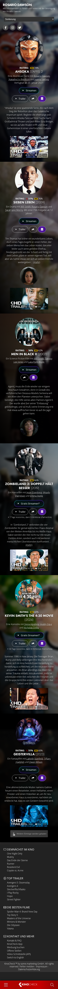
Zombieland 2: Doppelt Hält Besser (29, 486)
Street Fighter (14, 899)
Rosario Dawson (42, 76)
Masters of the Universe (19, 918)
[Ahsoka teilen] (33, 98)
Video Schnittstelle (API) (19, 954)
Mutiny (10, 857)
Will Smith (26, 206)
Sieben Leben (29, 202)
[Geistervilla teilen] (33, 778)
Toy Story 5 (12, 915)
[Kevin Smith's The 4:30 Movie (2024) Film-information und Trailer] (29, 593)
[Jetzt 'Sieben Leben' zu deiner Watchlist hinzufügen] (42, 229)
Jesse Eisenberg (34, 492)
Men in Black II (29, 354)
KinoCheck (9, 963)
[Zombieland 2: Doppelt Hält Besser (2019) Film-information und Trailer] (29, 462)
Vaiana (10, 928)
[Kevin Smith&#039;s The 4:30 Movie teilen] (33, 643)
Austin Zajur (46, 624)
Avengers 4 (12, 886)
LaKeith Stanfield (34, 758)
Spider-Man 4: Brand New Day (22, 911)
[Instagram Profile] (12, 27)
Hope (10, 896)
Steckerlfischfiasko (16, 889)
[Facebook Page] (5, 27)
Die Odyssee (13, 925)
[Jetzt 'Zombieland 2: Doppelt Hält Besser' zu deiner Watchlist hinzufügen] (42, 512)
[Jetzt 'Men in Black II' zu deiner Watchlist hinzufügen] (33, 377)
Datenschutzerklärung (29, 969)
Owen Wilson (35, 762)
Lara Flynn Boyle (36, 362)
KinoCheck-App (15, 944)
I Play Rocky (13, 892)
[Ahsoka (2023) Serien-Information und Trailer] (29, 49)
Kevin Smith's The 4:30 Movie (29, 617)
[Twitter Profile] (20, 27)
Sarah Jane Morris (14, 210)
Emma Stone (36, 495)
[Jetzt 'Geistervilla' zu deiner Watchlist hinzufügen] (42, 778)
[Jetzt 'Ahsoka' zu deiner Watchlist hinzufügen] (42, 98)
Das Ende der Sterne (17, 860)
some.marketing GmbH (32, 963)
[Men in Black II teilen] (25, 377)
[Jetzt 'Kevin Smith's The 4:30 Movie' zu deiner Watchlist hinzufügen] (42, 643)
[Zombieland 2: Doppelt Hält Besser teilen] (33, 512)
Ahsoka (29, 71)
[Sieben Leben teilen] (33, 229)
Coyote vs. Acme (15, 870)
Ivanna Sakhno (42, 79)
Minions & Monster (16, 921)
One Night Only (14, 853)
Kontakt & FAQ (14, 940)
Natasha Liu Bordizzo (19, 79)
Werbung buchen (15, 947)
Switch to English (15, 957)
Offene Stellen (14, 950)
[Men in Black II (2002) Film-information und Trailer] (29, 332)
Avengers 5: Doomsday (18, 882)
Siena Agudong (31, 624)
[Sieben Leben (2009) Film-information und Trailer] (29, 180)
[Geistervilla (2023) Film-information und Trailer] (29, 732)
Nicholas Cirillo (31, 627)
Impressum (41, 966)
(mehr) (37, 262)
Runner (10, 863)
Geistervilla (29, 754)
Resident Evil (13, 867)
